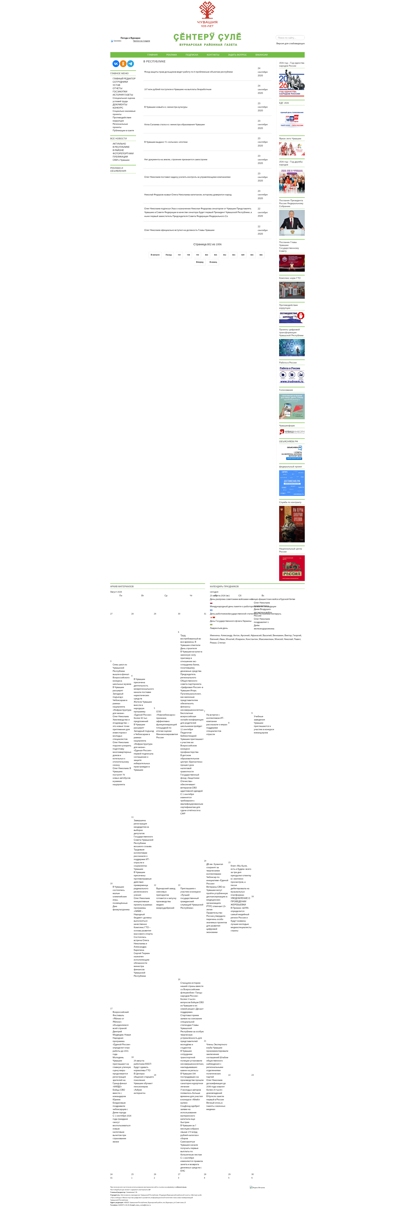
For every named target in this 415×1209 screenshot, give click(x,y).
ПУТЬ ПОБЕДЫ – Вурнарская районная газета (207, 40)
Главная (152, 54)
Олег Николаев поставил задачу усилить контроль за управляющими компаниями (187, 177)
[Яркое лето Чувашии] (292, 148)
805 (251, 255)
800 (206, 255)
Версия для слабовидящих (290, 43)
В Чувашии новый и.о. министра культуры (165, 107)
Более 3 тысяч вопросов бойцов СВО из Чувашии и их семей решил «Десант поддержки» (192, 1006)
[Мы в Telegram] (130, 63)
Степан (221, 642)
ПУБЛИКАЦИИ (120, 156)
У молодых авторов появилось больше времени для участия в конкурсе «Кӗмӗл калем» (191, 1096)
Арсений (245, 635)
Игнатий (230, 639)
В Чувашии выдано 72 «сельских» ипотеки (166, 142)
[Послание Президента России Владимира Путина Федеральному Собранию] (292, 222)
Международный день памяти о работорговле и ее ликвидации (243, 606)
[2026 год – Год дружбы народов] (292, 181)
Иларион (240, 639)
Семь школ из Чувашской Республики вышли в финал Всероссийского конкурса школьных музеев (122, 674)
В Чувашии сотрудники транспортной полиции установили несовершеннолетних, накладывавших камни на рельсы (192, 1061)
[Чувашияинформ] (292, 432)
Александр (226, 635)
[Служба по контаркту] (292, 524)
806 (261, 255)
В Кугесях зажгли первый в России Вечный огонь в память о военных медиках (215, 1103)
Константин (252, 639)
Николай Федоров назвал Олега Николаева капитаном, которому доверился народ (187, 194)
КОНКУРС (118, 107)
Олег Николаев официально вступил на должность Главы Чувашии (179, 230)
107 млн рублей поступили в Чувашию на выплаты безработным (177, 89)
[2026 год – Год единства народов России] (292, 82)
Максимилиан (266, 639)
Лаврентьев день (219, 628)
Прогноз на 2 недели (141, 41)
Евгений (214, 639)
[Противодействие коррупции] (292, 317)
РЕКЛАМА (171, 54)
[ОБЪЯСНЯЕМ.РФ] (292, 452)
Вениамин (278, 635)
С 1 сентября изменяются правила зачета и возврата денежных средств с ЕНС (191, 1164)
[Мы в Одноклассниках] (123, 63)
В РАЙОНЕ (118, 150)
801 (215, 255)
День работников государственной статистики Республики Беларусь (245, 613)
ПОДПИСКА (192, 54)
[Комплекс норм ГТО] (292, 290)
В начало (155, 255)
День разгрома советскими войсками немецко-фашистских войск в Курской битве (252, 599)
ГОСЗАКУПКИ (120, 91)
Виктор (288, 635)
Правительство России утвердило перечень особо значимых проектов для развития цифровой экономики (216, 922)
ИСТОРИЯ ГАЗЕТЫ (123, 94)
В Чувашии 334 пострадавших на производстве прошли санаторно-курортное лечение (192, 1080)
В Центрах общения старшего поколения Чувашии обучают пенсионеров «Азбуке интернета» (144, 1083)
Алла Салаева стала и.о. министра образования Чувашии (174, 124)
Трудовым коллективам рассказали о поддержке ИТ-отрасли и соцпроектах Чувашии (141, 859)
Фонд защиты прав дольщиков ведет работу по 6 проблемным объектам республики (188, 71)
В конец (213, 262)
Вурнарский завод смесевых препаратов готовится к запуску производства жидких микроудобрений (166, 898)
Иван (222, 639)
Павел (297, 639)
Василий (267, 635)
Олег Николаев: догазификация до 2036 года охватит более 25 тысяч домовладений (216, 1087)
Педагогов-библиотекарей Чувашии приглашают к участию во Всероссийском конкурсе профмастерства (191, 742)
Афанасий (256, 635)
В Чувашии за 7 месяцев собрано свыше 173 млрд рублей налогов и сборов (189, 1132)
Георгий (297, 635)
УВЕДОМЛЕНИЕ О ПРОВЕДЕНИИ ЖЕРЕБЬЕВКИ (240, 901)
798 (188, 255)
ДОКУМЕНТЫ (120, 104)
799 (197, 255)
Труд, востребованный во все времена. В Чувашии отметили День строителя (190, 642)
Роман (213, 642)
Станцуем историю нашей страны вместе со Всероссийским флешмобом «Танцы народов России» (191, 989)
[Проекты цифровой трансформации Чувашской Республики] (292, 347)
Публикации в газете (123, 130)
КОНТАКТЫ (213, 54)
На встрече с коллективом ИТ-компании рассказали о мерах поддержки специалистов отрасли (216, 724)
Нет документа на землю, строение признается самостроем (175, 159)
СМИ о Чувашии (121, 160)
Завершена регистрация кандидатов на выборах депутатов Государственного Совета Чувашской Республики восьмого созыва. (143, 833)
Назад (169, 255)
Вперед (199, 262)
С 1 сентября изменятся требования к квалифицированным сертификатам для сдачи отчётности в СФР (191, 804)
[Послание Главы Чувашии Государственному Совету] (292, 263)
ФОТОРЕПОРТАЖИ (123, 153)
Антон (236, 635)
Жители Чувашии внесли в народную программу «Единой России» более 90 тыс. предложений (143, 711)
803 (233, 255)
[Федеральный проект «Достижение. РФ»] (292, 483)
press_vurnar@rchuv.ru (143, 1205)
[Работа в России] (292, 374)
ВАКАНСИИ (261, 54)
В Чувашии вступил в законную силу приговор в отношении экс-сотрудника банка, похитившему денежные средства (191, 661)
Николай (288, 639)
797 (179, 255)
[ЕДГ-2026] (292, 119)
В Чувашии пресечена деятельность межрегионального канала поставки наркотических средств (144, 689)
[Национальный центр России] (292, 568)
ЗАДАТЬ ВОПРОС (237, 54)
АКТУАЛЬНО (119, 143)
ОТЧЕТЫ (117, 88)
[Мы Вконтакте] (116, 63)
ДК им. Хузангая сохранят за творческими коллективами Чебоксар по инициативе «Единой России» (217, 874)
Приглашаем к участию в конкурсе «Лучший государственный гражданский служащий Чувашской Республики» (191, 898)
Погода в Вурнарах (130, 38)
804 (242, 255)
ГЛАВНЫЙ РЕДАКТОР (124, 78)
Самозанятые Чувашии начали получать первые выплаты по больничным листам (191, 1148)
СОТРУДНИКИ (120, 82)
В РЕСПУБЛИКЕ (121, 147)
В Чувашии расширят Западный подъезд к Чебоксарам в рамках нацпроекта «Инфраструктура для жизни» (122, 700)
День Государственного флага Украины (230, 621)
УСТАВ (116, 85)
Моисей (279, 639)
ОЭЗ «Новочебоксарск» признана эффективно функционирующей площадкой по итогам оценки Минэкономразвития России (167, 724)
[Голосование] (292, 406)
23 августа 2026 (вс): (220, 595)
